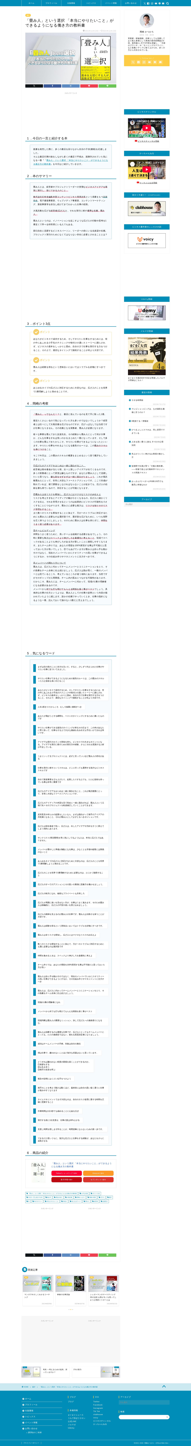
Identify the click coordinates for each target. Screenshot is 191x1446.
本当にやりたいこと (52, 1201)
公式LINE (72, 1421)
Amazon (96, 1173)
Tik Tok (96, 1411)
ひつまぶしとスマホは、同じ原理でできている (148, 431)
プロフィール (51, 3)
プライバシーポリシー (31, 1443)
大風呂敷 (69, 1197)
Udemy (71, 1428)
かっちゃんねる (100, 1424)
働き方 (49, 1197)
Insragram (98, 1408)
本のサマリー (38, 1201)
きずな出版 (84, 1193)
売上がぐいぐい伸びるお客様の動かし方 (148, 455)
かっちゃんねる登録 (148, 183)
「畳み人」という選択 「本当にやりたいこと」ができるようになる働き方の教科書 (81, 1165)
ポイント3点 (96, 1193)
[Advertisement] (70, 113)
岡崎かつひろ (80, 1197)
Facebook (98, 1405)
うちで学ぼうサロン (76, 1418)
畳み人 (87, 1201)
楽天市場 (64, 1180)
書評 (28, 15)
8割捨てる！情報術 (140, 421)
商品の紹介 (58, 1197)
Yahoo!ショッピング (64, 1173)
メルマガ (72, 1425)
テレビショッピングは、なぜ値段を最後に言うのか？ (148, 410)
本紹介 (65, 1201)
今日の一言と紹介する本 (35, 1197)
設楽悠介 (105, 1201)
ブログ (71, 1402)
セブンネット (96, 1180)
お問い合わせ (131, 3)
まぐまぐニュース (76, 1415)
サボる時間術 (137, 400)
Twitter (96, 1402)
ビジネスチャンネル (102, 1421)
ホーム (31, 3)
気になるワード (76, 1201)
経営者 (96, 1201)
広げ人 (102, 1197)
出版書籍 (71, 3)
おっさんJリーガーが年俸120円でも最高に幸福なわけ (147, 483)
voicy (95, 1418)
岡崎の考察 (92, 1197)
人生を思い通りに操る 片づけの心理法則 (147, 443)
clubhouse (98, 1414)
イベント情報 (111, 3)
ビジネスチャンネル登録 (148, 141)
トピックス (91, 3)
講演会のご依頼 (35, 1432)
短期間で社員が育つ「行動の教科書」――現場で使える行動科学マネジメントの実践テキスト (148, 469)
